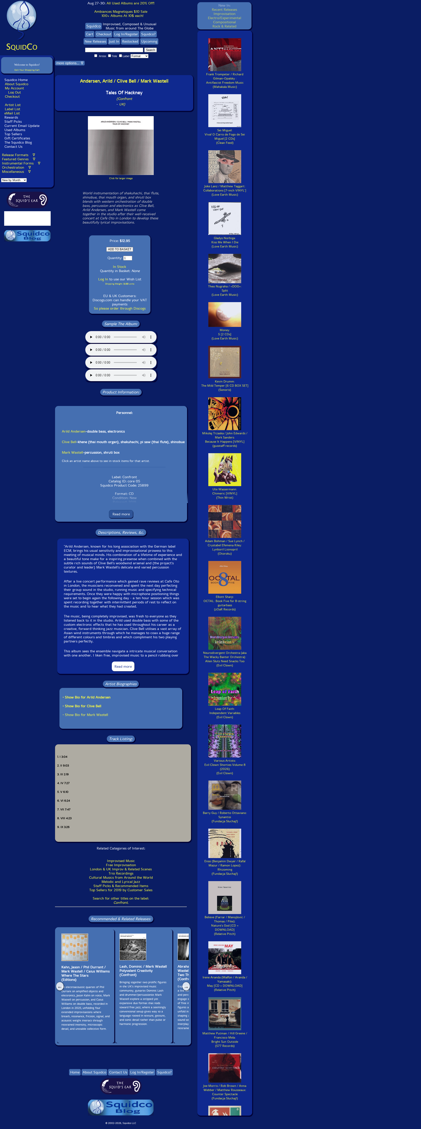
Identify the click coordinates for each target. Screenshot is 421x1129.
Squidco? (148, 34)
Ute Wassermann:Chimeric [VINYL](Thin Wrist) (224, 493)
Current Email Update (21, 126)
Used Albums (14, 130)
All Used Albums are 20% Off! (130, 3)
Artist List (13, 105)
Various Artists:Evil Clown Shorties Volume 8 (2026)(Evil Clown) (224, 767)
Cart (89, 34)
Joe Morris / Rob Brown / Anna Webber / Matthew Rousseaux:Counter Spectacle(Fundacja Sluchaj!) (224, 1092)
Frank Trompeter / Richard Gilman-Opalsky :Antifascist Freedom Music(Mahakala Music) (225, 80)
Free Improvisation (121, 865)
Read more (121, 514)
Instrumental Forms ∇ (21, 163)
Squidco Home (16, 80)
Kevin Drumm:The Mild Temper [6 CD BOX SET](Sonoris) (224, 386)
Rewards (11, 117)
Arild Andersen (74, 431)
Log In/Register (126, 34)
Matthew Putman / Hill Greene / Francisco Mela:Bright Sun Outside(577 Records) (224, 1040)
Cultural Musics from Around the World (121, 877)
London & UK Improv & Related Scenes (121, 869)
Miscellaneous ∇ (16, 172)
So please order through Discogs (120, 308)
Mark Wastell (72, 452)
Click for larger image (121, 178)
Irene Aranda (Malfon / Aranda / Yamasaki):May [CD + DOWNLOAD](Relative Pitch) (225, 984)
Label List (12, 109)
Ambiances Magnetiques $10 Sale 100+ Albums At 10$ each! (120, 13)
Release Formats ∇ (18, 155)
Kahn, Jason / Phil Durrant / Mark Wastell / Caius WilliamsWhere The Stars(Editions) (85, 973)
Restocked (130, 41)
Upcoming (149, 41)
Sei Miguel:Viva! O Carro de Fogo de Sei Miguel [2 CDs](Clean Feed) (225, 136)
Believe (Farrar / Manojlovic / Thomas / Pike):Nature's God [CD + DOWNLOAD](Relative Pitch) (225, 925)
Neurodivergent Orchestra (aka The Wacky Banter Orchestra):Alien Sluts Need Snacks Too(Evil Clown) (224, 659)
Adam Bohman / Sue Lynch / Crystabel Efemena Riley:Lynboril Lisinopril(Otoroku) (224, 547)
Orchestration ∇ (16, 167)
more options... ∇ (69, 63)
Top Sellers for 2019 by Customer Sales (120, 890)
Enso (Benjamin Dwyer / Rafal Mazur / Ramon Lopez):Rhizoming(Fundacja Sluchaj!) (224, 867)
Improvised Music (121, 861)
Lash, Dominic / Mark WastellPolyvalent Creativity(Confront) (143, 970)
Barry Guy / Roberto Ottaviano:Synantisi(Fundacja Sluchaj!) (225, 817)
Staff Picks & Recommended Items (120, 886)
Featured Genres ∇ (18, 159)
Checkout (12, 96)
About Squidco (16, 84)
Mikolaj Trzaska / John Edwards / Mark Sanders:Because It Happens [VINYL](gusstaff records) (224, 439)
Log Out (14, 92)
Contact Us (12, 146)
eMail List (12, 113)
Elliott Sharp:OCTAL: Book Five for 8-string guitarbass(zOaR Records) (224, 603)
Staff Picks (13, 121)
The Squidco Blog (18, 142)
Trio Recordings (121, 873)
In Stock (119, 267)
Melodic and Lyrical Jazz (121, 882)
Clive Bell (69, 442)
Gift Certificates (17, 138)
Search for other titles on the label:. (121, 900)
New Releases (95, 41)
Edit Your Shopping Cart (26, 70)
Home (75, 1072)
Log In (103, 279)
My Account (14, 88)
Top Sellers (13, 134)
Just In (114, 41)
